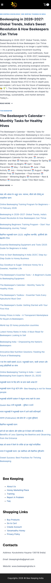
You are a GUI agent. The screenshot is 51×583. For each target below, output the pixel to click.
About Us (11, 486)
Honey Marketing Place (18, 490)
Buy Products (13, 520)
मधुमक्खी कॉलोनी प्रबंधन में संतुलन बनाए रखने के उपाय (20, 399)
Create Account (14, 527)
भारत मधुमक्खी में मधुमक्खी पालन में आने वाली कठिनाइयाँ (20, 411)
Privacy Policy (13, 534)
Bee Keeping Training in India (33, 14)
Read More (6, 103)
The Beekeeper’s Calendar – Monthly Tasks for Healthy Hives (22, 121)
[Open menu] (2, 4)
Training (10, 494)
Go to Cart (12, 523)
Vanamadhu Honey (16, 530)
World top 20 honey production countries (19, 325)
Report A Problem (15, 497)
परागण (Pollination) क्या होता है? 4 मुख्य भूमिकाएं (19, 418)
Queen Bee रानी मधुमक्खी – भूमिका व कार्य (16, 405)
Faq (8, 501)
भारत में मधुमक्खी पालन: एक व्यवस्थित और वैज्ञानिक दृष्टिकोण (22, 451)
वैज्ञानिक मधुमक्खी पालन (8, 424)
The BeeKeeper (6, 111)
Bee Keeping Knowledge (10, 14)
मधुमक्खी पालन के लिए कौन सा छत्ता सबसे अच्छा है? (18, 382)
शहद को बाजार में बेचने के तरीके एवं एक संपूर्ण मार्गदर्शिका (20, 444)
